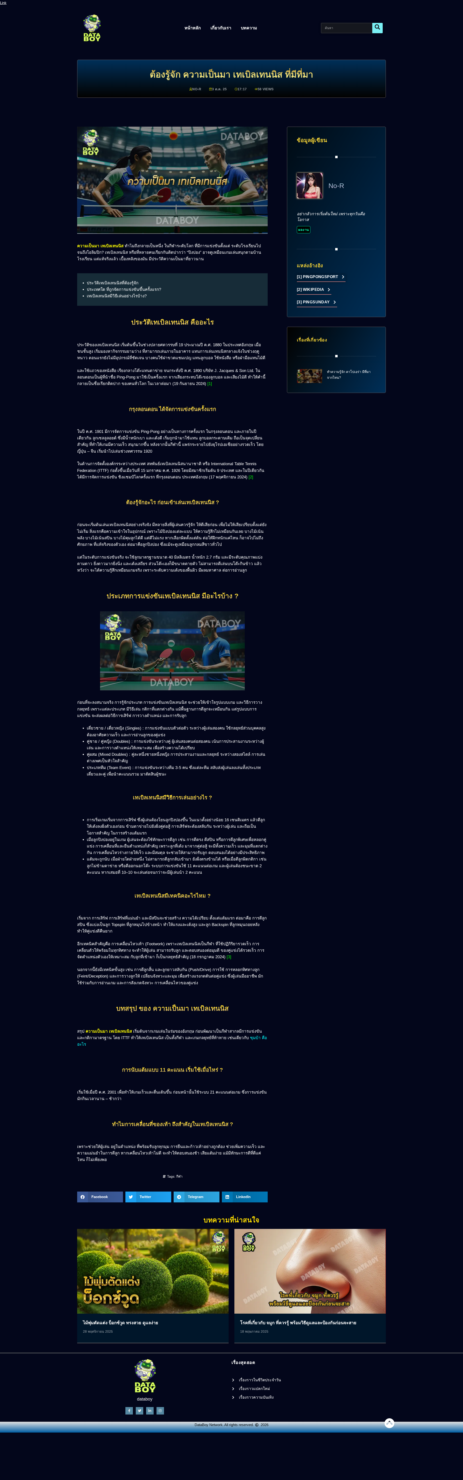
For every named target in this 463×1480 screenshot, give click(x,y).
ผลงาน (303, 230)
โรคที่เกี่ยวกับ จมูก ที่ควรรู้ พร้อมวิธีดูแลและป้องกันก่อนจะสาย (298, 1322)
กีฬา (179, 1176)
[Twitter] (139, 1411)
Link (3, 3)
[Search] (377, 28)
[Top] (389, 1423)
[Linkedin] (150, 1411)
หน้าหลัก (192, 28)
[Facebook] (129, 1411)
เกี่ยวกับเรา (221, 28)
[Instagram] (160, 1411)
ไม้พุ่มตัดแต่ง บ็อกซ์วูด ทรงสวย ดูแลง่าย (120, 1322)
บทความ (249, 28)
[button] (100, 1197)
